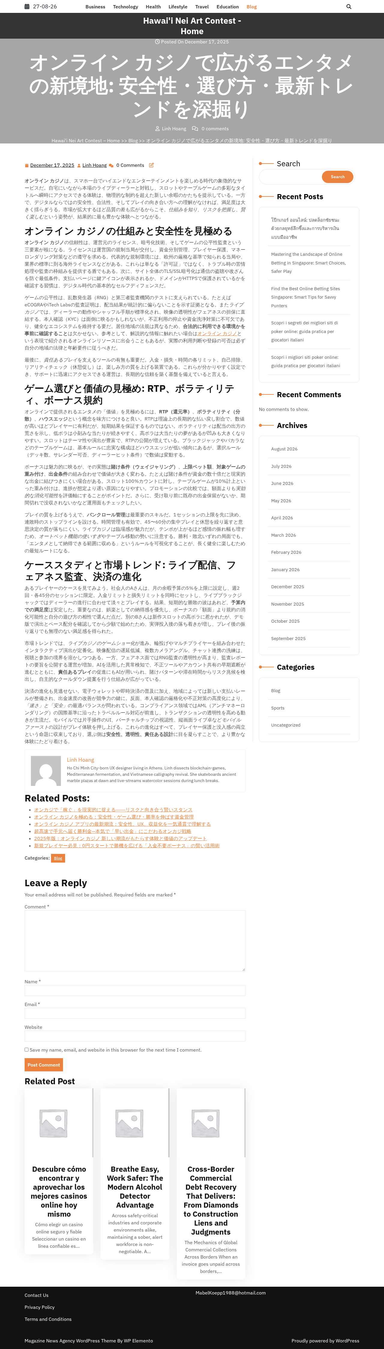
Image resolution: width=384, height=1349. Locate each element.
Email (32, 1004)
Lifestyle (178, 7)
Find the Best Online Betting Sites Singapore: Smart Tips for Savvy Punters (305, 297)
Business (95, 7)
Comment (37, 907)
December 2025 (287, 586)
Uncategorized (286, 725)
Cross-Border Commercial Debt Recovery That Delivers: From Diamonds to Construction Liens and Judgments (211, 1200)
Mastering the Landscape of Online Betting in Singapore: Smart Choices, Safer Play (308, 262)
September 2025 (288, 638)
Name (33, 981)
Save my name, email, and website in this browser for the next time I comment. (116, 1050)
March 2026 (283, 535)
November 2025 (287, 604)
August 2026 (284, 449)
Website (33, 1027)
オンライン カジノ (217, 333)
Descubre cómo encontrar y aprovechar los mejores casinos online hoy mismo (59, 1191)
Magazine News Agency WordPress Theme (71, 1341)
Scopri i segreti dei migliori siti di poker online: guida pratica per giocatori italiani (304, 331)
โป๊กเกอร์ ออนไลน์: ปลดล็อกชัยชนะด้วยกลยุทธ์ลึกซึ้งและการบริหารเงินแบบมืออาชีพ (305, 228)
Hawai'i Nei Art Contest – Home (86, 140)
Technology (125, 7)
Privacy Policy (40, 1307)
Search (288, 163)
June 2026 (282, 483)
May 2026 (281, 500)
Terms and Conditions (48, 1319)
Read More (56, 1123)
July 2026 (281, 466)
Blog (252, 7)
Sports (277, 708)
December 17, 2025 (52, 165)
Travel (202, 7)
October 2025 (285, 621)
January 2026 (285, 569)
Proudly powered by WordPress (325, 1341)
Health (153, 7)
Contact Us (37, 1295)
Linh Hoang (94, 165)
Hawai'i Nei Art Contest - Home (192, 26)
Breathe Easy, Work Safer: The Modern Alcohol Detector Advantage (135, 1187)
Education (228, 7)
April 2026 (282, 518)
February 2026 (286, 552)
